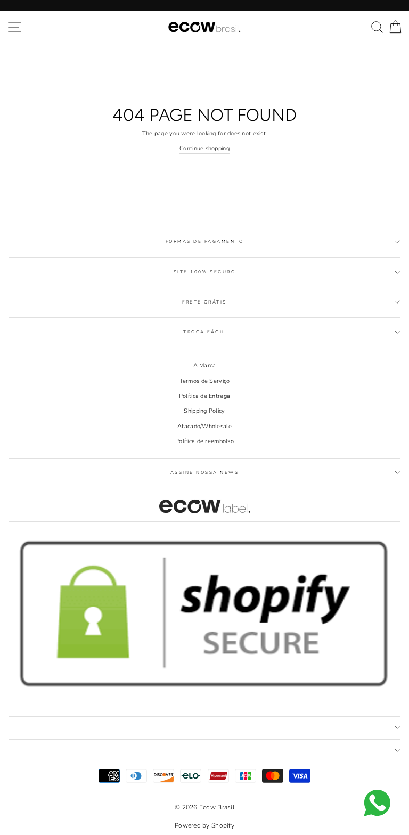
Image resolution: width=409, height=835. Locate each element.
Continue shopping (204, 148)
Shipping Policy (204, 411)
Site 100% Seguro (205, 272)
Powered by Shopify (204, 825)
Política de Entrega (204, 396)
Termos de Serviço (204, 381)
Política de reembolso (204, 441)
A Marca (204, 366)
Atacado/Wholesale (204, 426)
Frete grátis (204, 302)
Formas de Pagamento (204, 241)
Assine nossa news (204, 473)
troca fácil (204, 332)
